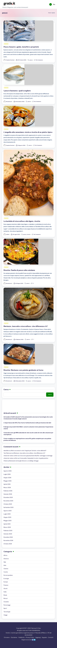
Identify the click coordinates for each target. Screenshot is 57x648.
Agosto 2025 (8, 510)
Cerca (6, 389)
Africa (5, 555)
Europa (6, 582)
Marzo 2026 (7, 487)
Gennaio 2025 (8, 534)
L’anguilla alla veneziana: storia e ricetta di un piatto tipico (28, 132)
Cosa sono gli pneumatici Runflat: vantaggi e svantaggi (36, 455)
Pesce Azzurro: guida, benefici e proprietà (21, 47)
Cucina (6, 43)
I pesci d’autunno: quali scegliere (17, 91)
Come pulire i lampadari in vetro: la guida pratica (34, 458)
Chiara (5, 461)
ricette (28, 234)
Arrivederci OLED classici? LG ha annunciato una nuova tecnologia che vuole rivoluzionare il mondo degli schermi (28, 418)
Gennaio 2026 (8, 494)
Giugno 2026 (7, 477)
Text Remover (8, 453)
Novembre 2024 (8, 540)
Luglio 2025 (7, 514)
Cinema (6, 568)
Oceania (6, 602)
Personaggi (7, 605)
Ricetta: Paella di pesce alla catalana (19, 270)
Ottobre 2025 (8, 504)
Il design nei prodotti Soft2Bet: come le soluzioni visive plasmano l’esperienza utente (28, 427)
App (5, 562)
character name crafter (11, 455)
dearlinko (6, 450)
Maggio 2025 (7, 520)
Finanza (6, 585)
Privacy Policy (30, 637)
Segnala (44, 637)
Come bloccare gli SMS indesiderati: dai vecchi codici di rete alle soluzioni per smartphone (28, 433)
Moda (5, 595)
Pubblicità (21, 637)
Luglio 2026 (7, 474)
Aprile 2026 (7, 484)
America (6, 558)
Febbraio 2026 (8, 491)
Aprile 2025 (7, 524)
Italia (5, 592)
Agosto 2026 (8, 471)
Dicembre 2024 (8, 537)
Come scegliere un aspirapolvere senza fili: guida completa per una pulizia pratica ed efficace (27, 439)
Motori (6, 598)
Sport (5, 608)
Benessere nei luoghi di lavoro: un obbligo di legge (24, 461)
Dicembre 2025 (8, 497)
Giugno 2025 (7, 517)
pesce (31, 60)
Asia (5, 565)
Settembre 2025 (8, 507)
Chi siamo (7, 637)
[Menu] (54, 4)
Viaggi (5, 615)
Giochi (5, 588)
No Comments (39, 60)
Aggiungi (38, 637)
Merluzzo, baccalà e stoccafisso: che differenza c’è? (26, 326)
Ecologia (6, 578)
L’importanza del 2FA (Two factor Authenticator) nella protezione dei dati (27, 423)
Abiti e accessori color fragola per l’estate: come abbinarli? (28, 450)
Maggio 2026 (7, 481)
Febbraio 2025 (8, 530)
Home (49, 12)
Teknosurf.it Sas (36, 628)
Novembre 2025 (8, 501)
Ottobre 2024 (8, 544)
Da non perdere (8, 575)
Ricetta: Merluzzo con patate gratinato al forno (23, 370)
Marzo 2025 (7, 527)
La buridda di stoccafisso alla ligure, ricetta (22, 221)
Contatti (50, 637)
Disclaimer (14, 637)
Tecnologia (7, 611)
